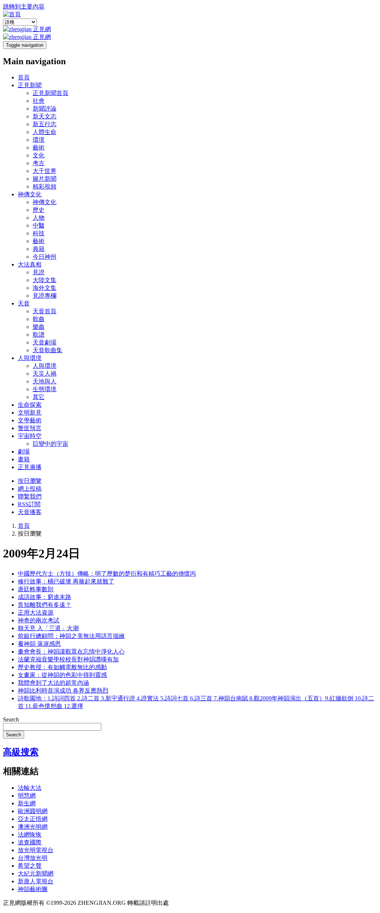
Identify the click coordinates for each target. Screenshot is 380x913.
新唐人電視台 (35, 881)
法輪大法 (30, 788)
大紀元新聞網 (35, 873)
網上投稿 (30, 488)
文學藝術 (30, 420)
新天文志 (44, 116)
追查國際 (30, 842)
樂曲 (39, 327)
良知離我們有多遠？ (44, 605)
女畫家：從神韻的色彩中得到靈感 (62, 675)
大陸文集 (44, 280)
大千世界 (44, 171)
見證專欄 (44, 295)
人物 (39, 218)
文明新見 (30, 412)
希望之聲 (30, 866)
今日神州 (44, 256)
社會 (39, 101)
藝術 (39, 147)
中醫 (39, 225)
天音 (24, 303)
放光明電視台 (35, 850)
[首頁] (12, 14)
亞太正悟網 (33, 819)
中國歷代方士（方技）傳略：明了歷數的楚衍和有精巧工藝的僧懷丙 (107, 573)
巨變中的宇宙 (50, 444)
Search (11, 719)
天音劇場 (44, 342)
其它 (39, 397)
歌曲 (39, 319)
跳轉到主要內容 (24, 6)
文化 (39, 155)
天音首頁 (44, 311)
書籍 (24, 459)
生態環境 (44, 389)
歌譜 (39, 334)
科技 (39, 233)
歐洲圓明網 (33, 811)
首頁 (24, 77)
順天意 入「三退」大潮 (48, 628)
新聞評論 (44, 108)
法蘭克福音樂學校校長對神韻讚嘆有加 (68, 659)
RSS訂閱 (29, 504)
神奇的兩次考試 (38, 620)
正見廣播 (30, 467)
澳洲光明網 (33, 827)
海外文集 (44, 288)
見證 (39, 272)
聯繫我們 (30, 496)
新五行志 (44, 124)
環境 (39, 140)
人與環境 (30, 358)
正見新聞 (30, 85)
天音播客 (30, 512)
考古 (39, 163)
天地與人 (44, 381)
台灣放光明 (33, 858)
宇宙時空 (30, 436)
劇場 (24, 451)
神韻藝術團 (33, 889)
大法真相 (30, 264)
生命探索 (30, 405)
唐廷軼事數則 (35, 589)
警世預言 (30, 428)
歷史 (39, 210)
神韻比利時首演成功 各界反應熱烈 (63, 690)
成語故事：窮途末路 (44, 597)
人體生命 (44, 132)
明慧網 (27, 795)
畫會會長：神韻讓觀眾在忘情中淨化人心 (71, 651)
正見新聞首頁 (50, 93)
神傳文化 (30, 194)
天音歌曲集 (47, 350)
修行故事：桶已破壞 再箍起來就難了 (66, 581)
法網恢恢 (30, 834)
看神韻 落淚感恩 (39, 644)
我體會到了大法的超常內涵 (53, 683)
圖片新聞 (44, 179)
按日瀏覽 (30, 481)
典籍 (39, 249)
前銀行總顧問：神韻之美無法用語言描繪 (71, 636)
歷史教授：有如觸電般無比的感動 (62, 667)
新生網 (27, 803)
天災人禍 (44, 373)
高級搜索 (21, 752)
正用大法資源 (35, 612)
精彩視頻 (44, 186)
